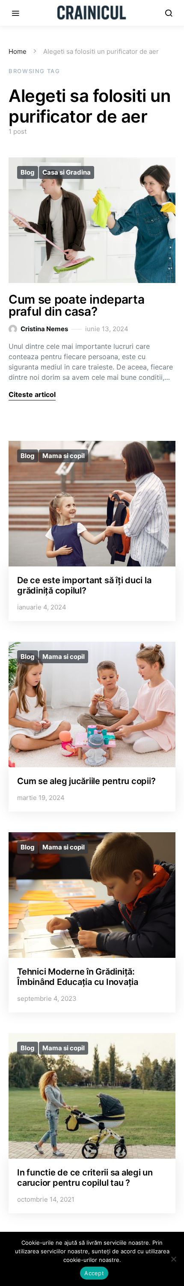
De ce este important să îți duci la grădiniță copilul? (84, 585)
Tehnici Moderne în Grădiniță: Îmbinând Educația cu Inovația (77, 976)
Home (18, 51)
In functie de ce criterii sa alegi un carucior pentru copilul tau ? (85, 1177)
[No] (173, 1259)
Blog (28, 172)
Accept (94, 1273)
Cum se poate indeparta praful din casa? (76, 305)
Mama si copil (63, 456)
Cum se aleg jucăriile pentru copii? (86, 781)
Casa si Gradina (66, 172)
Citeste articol (32, 394)
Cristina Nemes (44, 329)
